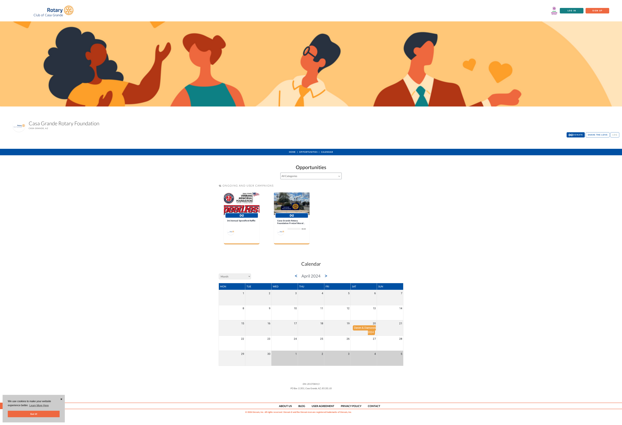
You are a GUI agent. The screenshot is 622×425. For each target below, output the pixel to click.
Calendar (327, 152)
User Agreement (323, 405)
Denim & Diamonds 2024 (365, 330)
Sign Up (597, 11)
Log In (572, 11)
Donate (578, 135)
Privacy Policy (351, 405)
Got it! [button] (33, 414)
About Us (285, 405)
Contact (374, 405)
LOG (614, 135)
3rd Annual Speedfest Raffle (241, 220)
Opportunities (308, 152)
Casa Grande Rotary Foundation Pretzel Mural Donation (290, 221)
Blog (301, 405)
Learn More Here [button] (39, 405)
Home (292, 152)
